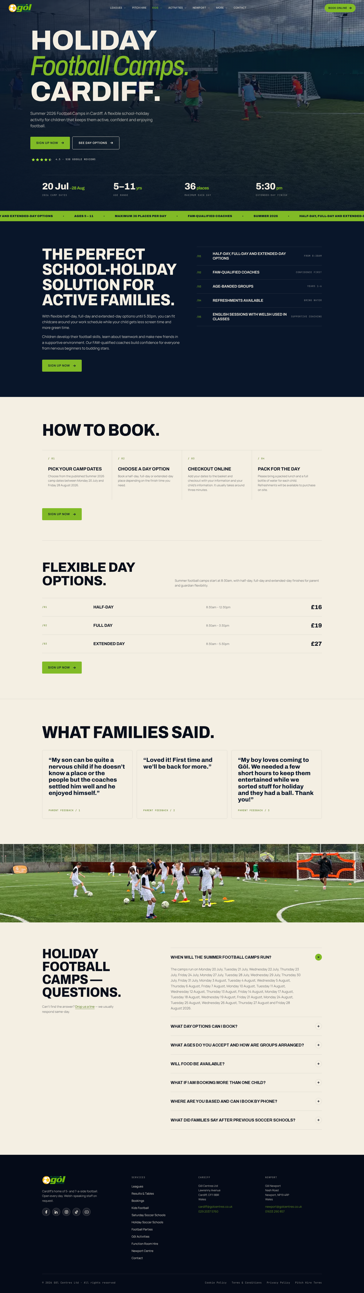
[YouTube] (87, 1212)
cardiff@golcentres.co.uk (215, 1207)
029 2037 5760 (208, 1212)
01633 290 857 (275, 1212)
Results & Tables (143, 1194)
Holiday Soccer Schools (147, 1222)
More (220, 7)
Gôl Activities (141, 1237)
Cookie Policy (216, 1282)
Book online (337, 8)
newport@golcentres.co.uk (283, 1207)
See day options (93, 143)
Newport (199, 7)
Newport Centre (142, 1251)
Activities (175, 7)
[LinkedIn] (56, 1212)
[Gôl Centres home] (20, 8)
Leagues (116, 7)
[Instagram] (66, 1212)
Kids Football (140, 1208)
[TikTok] (76, 1212)
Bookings (138, 1201)
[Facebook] (46, 1212)
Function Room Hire (145, 1244)
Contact (240, 7)
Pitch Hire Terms (308, 1282)
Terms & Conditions (247, 1282)
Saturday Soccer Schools (149, 1215)
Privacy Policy (278, 1282)
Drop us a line (85, 1006)
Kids (155, 7)
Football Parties (142, 1229)
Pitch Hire (139, 7)
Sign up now (47, 143)
